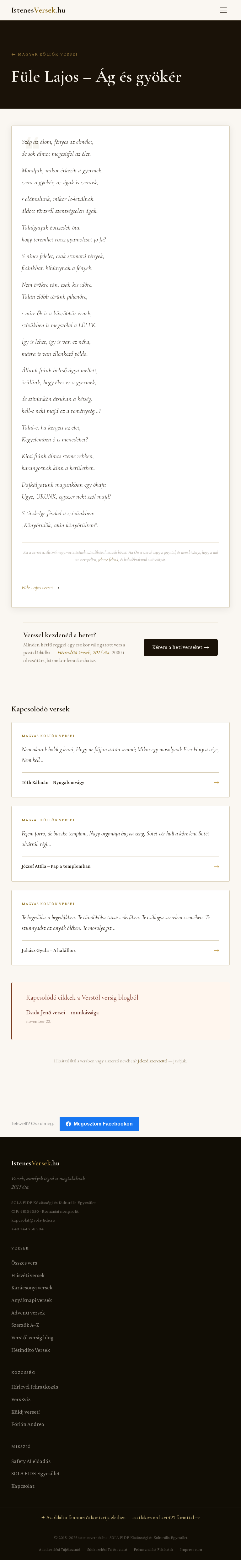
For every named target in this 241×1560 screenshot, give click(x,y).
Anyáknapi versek (31, 1300)
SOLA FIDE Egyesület (35, 1473)
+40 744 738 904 (27, 1228)
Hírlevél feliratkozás (34, 1387)
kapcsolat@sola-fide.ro (33, 1220)
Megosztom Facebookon (103, 1123)
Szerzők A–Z (25, 1325)
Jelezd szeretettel (152, 1061)
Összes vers (24, 1263)
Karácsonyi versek (31, 1287)
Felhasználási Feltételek (153, 1549)
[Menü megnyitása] (223, 10)
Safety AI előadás (31, 1461)
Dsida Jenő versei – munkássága (62, 1012)
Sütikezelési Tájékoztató (107, 1549)
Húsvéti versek (28, 1275)
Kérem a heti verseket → (180, 647)
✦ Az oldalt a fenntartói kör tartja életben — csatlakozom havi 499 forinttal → (120, 1517)
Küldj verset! (25, 1412)
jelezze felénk (108, 559)
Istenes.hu (38, 10)
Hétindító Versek (30, 1350)
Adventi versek (28, 1312)
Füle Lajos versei (37, 587)
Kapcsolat (23, 1486)
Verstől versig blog (32, 1337)
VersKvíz (20, 1399)
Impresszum (191, 1549)
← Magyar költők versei (44, 54)
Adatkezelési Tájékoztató (59, 1549)
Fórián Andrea (27, 1424)
